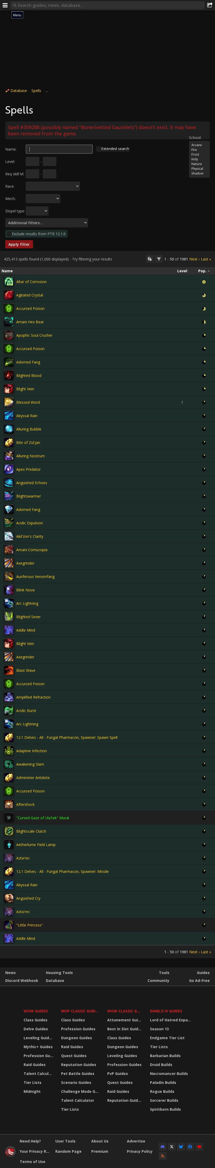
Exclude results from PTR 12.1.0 (39, 233)
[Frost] (199, 154)
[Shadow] (199, 173)
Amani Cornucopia (31, 549)
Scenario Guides (76, 1082)
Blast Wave (25, 670)
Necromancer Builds (169, 1073)
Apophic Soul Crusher (34, 335)
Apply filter (19, 244)
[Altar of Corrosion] (9, 281)
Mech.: (10, 198)
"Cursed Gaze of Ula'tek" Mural (42, 817)
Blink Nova (25, 589)
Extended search (115, 148)
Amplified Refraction (33, 697)
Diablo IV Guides (166, 1010)
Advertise (136, 1141)
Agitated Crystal (29, 295)
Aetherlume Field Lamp (36, 844)
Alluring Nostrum (30, 455)
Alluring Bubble (28, 429)
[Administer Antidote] (9, 777)
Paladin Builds (163, 1082)
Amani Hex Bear (30, 321)
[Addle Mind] (9, 630)
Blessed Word (28, 402)
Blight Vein (25, 388)
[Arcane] (199, 145)
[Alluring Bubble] (9, 429)
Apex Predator (28, 469)
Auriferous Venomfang (35, 576)
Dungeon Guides (76, 1037)
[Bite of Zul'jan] (9, 442)
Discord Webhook (21, 980)
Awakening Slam (30, 764)
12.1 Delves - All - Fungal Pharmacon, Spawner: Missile (62, 871)
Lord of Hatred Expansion (171, 1019)
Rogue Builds (162, 1091)
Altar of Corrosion (31, 281)
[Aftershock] (9, 804)
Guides (203, 972)
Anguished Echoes (31, 482)
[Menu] (5, 5)
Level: (10, 161)
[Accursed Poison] (9, 308)
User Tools (65, 1141)
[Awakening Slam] (9, 764)
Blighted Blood (28, 375)
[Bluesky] (181, 1147)
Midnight (32, 1091)
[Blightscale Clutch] (9, 831)
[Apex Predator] (9, 469)
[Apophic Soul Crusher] (9, 335)
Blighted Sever (28, 616)
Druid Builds (161, 1064)
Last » (206, 259)
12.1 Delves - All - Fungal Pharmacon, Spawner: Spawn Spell (66, 737)
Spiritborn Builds (165, 1109)
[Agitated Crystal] (9, 295)
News (10, 972)
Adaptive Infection (31, 750)
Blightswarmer (28, 496)
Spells (36, 90)
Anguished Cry (28, 898)
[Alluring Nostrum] (9, 456)
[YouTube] (199, 1147)
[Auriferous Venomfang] (9, 576)
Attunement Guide (125, 1019)
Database (18, 90)
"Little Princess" (29, 925)
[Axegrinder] (9, 563)
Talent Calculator (39, 1073)
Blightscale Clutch (31, 831)
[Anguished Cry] (9, 898)
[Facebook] (190, 1147)
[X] (172, 1147)
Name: (11, 149)
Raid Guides (35, 1064)
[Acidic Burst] (9, 710)
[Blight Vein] (9, 389)
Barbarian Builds (165, 1055)
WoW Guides (36, 1010)
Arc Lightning (27, 603)
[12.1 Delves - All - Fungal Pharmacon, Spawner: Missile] (9, 871)
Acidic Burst (26, 710)
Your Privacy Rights (35, 1151)
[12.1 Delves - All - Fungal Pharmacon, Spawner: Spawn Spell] (9, 737)
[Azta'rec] (9, 858)
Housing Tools (59, 972)
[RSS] (162, 1156)
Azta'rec (23, 857)
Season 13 (159, 1028)
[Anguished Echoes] (9, 483)
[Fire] (199, 149)
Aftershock (25, 804)
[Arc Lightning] (9, 603)
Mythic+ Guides (38, 1046)
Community (158, 980)
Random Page (68, 1151)
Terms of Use (32, 1161)
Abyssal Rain (26, 415)
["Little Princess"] (9, 925)
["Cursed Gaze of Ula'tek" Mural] (9, 818)
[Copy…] (150, 259)
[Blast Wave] (9, 670)
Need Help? (30, 1141)
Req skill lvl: (14, 173)
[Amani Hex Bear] (9, 322)
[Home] (10, 1155)
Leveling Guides (38, 1037)
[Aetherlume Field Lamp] (9, 844)
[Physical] (199, 168)
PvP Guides (117, 1073)
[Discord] (162, 1147)
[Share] (210, 5)
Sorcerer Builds (164, 1100)
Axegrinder (25, 563)
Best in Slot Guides (125, 1028)
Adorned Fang (28, 362)
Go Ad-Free (199, 980)
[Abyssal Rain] (9, 416)
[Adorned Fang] (9, 362)
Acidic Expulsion (29, 522)
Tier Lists (32, 1082)
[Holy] (199, 159)
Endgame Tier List (167, 1037)
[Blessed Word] (9, 402)
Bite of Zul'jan (28, 442)
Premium (99, 1151)
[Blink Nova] (9, 590)
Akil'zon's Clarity (29, 536)
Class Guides (35, 1019)
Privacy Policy (140, 1151)
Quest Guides (74, 1055)
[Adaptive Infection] (9, 751)
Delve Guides (36, 1028)
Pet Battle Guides (77, 1073)
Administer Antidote (33, 777)
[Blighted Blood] (9, 375)
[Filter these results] (159, 259)
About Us (100, 1141)
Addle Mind (25, 630)
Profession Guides (39, 1055)
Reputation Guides (78, 1064)
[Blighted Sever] (9, 617)
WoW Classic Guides (125, 1010)
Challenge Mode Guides (81, 1091)
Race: (9, 186)
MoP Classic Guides (80, 1010)
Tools (164, 972)
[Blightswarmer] (9, 496)
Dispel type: (15, 210)
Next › (194, 259)
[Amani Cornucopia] (9, 550)
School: (195, 137)
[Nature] (199, 164)
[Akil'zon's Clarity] (9, 536)
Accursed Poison (30, 308)
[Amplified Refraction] (9, 697)
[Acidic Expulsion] (9, 523)
